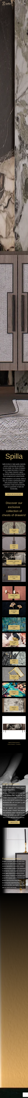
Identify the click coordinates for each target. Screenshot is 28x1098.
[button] (21, 3)
